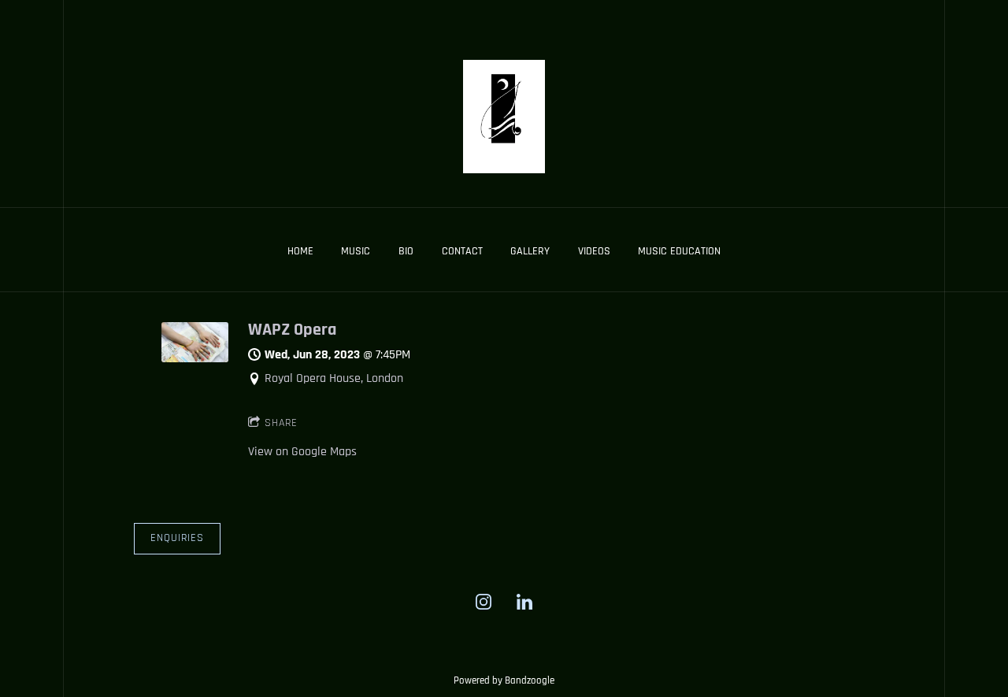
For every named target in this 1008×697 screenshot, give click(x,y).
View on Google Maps (302, 451)
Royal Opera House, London (334, 378)
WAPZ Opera (292, 330)
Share (281, 423)
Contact (462, 251)
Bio (405, 251)
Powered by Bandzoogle (504, 681)
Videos (594, 251)
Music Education (679, 251)
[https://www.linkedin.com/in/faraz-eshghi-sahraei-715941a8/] (524, 602)
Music (355, 251)
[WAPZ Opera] (194, 358)
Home (300, 251)
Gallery (530, 251)
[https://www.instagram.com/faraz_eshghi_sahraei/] (483, 602)
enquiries (177, 538)
